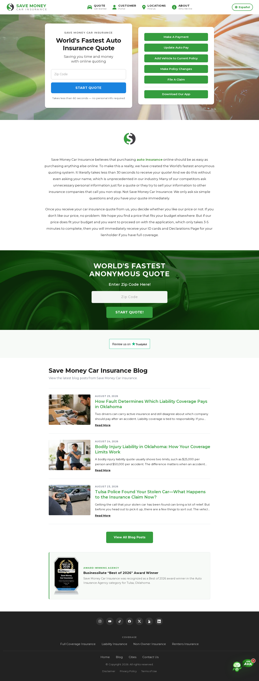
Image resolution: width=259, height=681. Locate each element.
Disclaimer (108, 671)
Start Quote (88, 88)
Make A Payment (176, 37)
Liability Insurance (114, 644)
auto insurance (149, 159)
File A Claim (176, 79)
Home (105, 657)
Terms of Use (149, 671)
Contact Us (150, 657)
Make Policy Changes (176, 69)
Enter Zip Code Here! (130, 284)
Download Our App (176, 94)
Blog (119, 657)
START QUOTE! (129, 312)
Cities (132, 657)
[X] (139, 621)
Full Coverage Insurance (78, 644)
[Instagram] (100, 621)
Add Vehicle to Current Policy (176, 58)
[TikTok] (119, 621)
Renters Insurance (185, 644)
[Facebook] (129, 621)
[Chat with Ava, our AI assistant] (243, 668)
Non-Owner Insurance (149, 644)
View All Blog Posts (129, 537)
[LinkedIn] (159, 621)
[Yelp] (149, 621)
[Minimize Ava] (253, 660)
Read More (103, 425)
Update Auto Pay (176, 47)
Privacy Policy (128, 671)
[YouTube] (110, 621)
